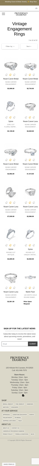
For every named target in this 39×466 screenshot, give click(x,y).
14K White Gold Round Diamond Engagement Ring (30, 296)
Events (31, 414)
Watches (6, 407)
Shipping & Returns (9, 420)
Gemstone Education (20, 414)
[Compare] (17, 59)
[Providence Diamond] (21, 14)
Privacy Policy (8, 434)
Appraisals (6, 414)
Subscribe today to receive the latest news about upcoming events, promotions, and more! (19, 336)
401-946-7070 (21, 370)
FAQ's (20, 420)
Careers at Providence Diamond (13, 431)
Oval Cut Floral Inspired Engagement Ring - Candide (11, 126)
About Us (6, 428)
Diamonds (30, 404)
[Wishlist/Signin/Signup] (26, 8)
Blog (32, 434)
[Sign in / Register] (30, 8)
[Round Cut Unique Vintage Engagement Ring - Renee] (30, 235)
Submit (32, 344)
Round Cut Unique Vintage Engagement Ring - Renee (30, 254)
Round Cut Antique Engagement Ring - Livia (11, 254)
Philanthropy (7, 417)
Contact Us (15, 428)
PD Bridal (18, 417)
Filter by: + (10, 46)
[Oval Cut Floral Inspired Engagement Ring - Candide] (11, 107)
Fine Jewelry (20, 404)
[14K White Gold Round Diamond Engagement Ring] (30, 277)
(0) (36, 8)
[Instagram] (19, 395)
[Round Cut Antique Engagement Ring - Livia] (11, 235)
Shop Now (31, 1)
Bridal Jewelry (8, 404)
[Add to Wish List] (12, 59)
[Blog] (23, 395)
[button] (22, 8)
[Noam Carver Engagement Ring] (11, 64)
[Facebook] (15, 395)
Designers (14, 407)
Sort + (29, 46)
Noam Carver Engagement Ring (10, 83)
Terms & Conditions (21, 434)
